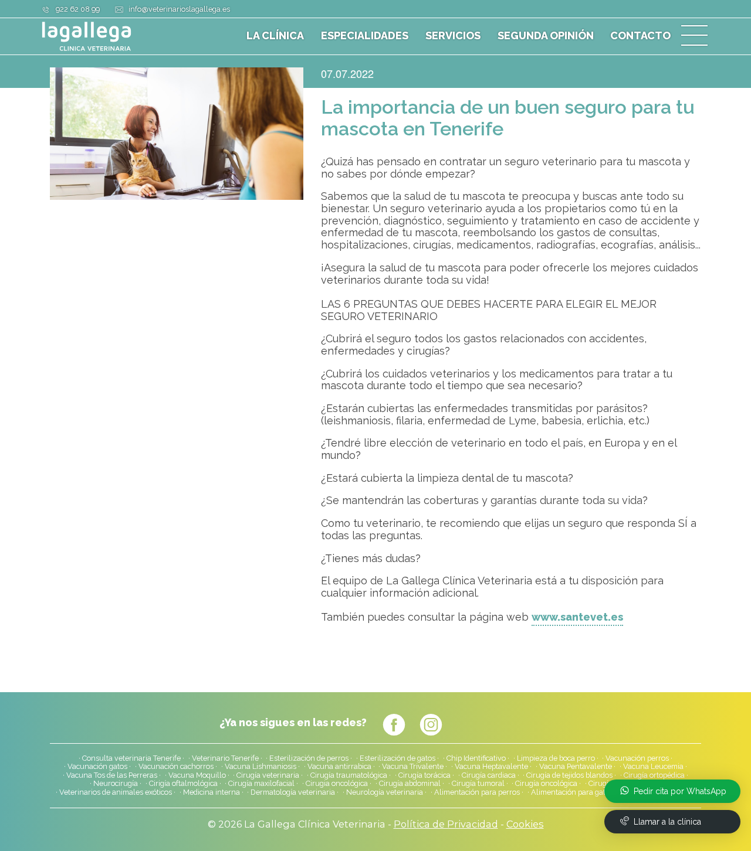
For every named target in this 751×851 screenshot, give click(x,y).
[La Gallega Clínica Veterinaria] (114, 36)
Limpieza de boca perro (556, 758)
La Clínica (275, 36)
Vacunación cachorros (176, 767)
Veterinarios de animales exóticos (115, 792)
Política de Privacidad (446, 824)
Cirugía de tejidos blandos (569, 775)
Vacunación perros (637, 758)
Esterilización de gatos (397, 758)
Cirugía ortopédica (654, 775)
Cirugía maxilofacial (261, 783)
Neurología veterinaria (384, 792)
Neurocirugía (116, 783)
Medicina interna (211, 792)
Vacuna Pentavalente (575, 767)
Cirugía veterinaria (268, 775)
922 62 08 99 (78, 9)
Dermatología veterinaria (293, 792)
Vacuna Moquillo (197, 775)
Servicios (453, 36)
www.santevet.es (577, 617)
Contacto (640, 36)
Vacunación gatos (97, 767)
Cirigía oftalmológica (183, 783)
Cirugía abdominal (409, 783)
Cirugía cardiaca (488, 775)
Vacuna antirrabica (339, 767)
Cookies (525, 824)
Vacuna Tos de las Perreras (112, 775)
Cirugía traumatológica (349, 775)
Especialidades (364, 36)
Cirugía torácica (424, 775)
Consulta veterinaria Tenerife (131, 758)
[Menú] (694, 36)
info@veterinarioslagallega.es (179, 9)
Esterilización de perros (309, 758)
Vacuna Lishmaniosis (260, 767)
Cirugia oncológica (337, 783)
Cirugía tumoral (478, 783)
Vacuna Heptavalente (491, 767)
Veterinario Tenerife (225, 758)
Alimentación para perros (477, 792)
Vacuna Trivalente (412, 767)
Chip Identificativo (476, 758)
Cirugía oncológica (546, 783)
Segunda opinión (546, 36)
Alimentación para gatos (572, 792)
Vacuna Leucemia (653, 767)
